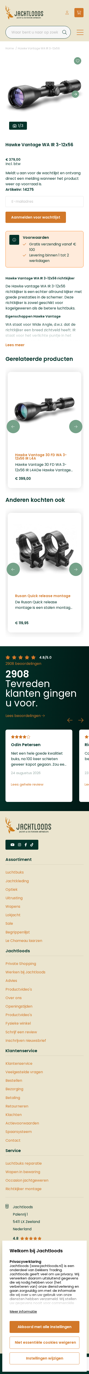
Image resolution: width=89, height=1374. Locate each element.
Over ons (13, 998)
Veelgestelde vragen (24, 1072)
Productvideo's (18, 989)
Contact (13, 1140)
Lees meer (15, 345)
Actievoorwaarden (22, 1123)
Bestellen (13, 1080)
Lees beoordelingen (23, 715)
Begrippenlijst (17, 932)
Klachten (13, 1115)
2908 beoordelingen (23, 663)
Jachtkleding (17, 881)
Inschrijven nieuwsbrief (25, 1040)
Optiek (11, 889)
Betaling (12, 1098)
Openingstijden (18, 1006)
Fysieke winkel (18, 1023)
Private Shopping (20, 963)
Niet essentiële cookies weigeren (45, 1342)
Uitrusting (14, 898)
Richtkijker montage (23, 1189)
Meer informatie (23, 1311)
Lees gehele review (27, 784)
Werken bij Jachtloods (25, 972)
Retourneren (16, 1106)
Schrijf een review (21, 1032)
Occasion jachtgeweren (26, 1180)
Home (9, 48)
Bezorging (14, 1089)
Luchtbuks (14, 872)
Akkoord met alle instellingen (44, 1326)
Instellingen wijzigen (44, 1358)
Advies (11, 980)
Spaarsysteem (18, 1132)
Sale (9, 923)
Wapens (12, 906)
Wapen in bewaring (22, 1172)
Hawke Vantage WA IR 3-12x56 (39, 48)
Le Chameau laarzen (23, 940)
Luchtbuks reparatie (23, 1163)
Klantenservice (18, 1063)
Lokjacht (13, 915)
